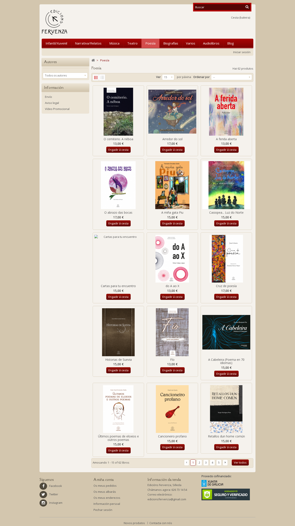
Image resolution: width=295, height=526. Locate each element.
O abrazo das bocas (118, 212)
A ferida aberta (226, 139)
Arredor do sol (172, 139)
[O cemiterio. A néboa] (118, 112)
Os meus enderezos (107, 498)
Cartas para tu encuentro (118, 286)
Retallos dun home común (226, 436)
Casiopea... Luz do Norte (226, 212)
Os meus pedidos (105, 486)
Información (53, 87)
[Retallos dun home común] (226, 409)
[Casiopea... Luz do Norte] (226, 185)
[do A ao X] (172, 259)
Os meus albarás (105, 492)
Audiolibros (211, 43)
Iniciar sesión (242, 52)
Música (114, 43)
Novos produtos (135, 523)
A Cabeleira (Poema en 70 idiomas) (226, 361)
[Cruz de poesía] (226, 259)
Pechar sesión (103, 510)
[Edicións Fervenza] (77, 22)
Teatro (132, 43)
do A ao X (172, 286)
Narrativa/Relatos (88, 43)
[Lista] (102, 77)
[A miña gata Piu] (172, 185)
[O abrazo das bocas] (118, 185)
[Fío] (172, 332)
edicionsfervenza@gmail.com (167, 499)
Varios (190, 43)
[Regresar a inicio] (93, 60)
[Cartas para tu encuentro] (118, 259)
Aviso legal (52, 103)
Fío (172, 360)
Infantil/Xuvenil (56, 43)
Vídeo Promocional (57, 109)
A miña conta (104, 479)
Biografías (170, 43)
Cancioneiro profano (172, 436)
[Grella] (96, 77)
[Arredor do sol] (172, 112)
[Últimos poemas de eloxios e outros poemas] (118, 409)
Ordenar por (201, 77)
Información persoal (107, 504)
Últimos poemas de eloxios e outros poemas (118, 438)
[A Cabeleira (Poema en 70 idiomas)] (226, 332)
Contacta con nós (160, 523)
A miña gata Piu (172, 212)
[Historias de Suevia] (118, 332)
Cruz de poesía (226, 286)
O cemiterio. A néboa (118, 139)
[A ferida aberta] (226, 112)
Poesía (150, 43)
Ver (158, 77)
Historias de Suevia (118, 360)
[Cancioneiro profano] (172, 409)
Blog (230, 43)
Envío (48, 97)
